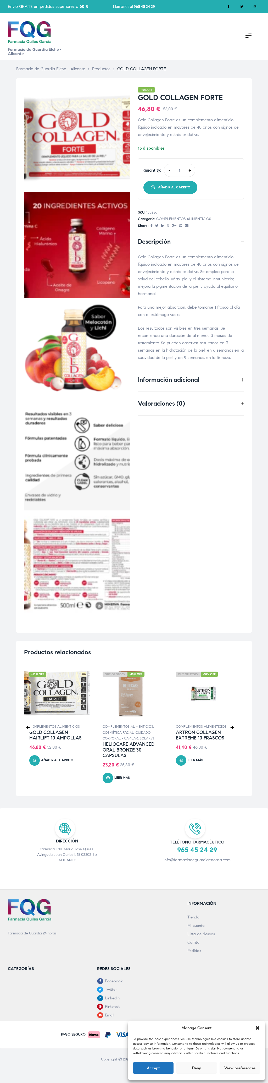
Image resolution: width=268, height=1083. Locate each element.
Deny (196, 1068)
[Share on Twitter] (157, 226)
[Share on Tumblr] (168, 226)
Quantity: (152, 170)
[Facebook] (229, 6)
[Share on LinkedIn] (163, 226)
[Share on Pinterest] (180, 226)
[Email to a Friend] (186, 226)
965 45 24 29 (144, 6)
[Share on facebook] (151, 226)
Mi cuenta (196, 925)
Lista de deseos (201, 934)
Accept (153, 1068)
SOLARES (147, 738)
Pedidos (194, 950)
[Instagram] (255, 6)
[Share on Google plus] (174, 226)
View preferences (239, 1068)
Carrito (193, 942)
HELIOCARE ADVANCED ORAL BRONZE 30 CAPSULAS (128, 749)
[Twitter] (242, 6)
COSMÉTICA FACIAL (118, 733)
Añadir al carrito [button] (57, 760)
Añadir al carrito (174, 187)
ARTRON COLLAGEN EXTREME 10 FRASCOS (200, 735)
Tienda (193, 917)
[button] (257, 1028)
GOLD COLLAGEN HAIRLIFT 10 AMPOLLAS (55, 735)
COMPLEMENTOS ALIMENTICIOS (183, 219)
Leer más (122, 778)
